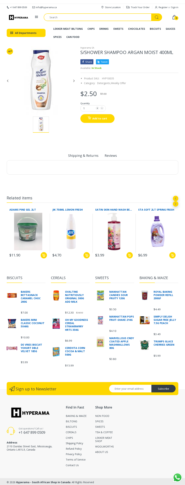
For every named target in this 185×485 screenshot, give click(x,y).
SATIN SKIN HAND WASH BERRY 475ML (114, 209)
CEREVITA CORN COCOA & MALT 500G (75, 351)
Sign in (174, 7)
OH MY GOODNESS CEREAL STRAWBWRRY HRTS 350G (76, 324)
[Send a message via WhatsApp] (177, 477)
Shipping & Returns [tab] (83, 155)
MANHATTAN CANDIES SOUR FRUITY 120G (118, 295)
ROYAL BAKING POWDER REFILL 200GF (163, 295)
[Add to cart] (44, 255)
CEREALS (58, 277)
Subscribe (163, 388)
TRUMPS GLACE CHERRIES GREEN (164, 343)
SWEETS (102, 277)
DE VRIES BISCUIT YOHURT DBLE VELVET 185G (31, 348)
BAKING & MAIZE (153, 277)
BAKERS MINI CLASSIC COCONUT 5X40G (32, 323)
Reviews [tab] (111, 155)
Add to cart (99, 118)
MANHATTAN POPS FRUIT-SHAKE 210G (121, 318)
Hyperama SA (87, 47)
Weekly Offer (118, 83)
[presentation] (175, 198)
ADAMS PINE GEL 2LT (22, 209)
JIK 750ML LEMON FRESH (67, 209)
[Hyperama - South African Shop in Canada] (18, 17)
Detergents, (104, 83)
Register (163, 7)
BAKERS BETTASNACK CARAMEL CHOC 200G (31, 296)
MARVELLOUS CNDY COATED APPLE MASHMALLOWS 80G (121, 343)
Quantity (85, 103)
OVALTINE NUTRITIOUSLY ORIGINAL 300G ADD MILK (74, 296)
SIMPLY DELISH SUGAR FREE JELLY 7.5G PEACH (165, 320)
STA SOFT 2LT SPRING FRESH (156, 209)
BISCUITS (14, 277)
